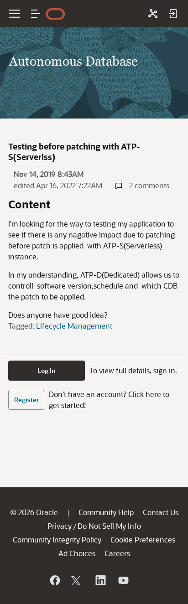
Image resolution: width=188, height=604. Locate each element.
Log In (46, 370)
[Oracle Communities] (152, 13)
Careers (117, 553)
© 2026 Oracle (34, 512)
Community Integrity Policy (57, 539)
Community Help (106, 512)
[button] (36, 14)
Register (26, 399)
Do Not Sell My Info (109, 526)
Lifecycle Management (74, 325)
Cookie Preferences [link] (142, 539)
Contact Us (160, 512)
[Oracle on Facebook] (54, 580)
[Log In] (173, 13)
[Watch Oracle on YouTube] (123, 580)
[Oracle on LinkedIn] (100, 580)
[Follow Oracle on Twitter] (77, 580)
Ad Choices (76, 553)
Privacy (59, 526)
